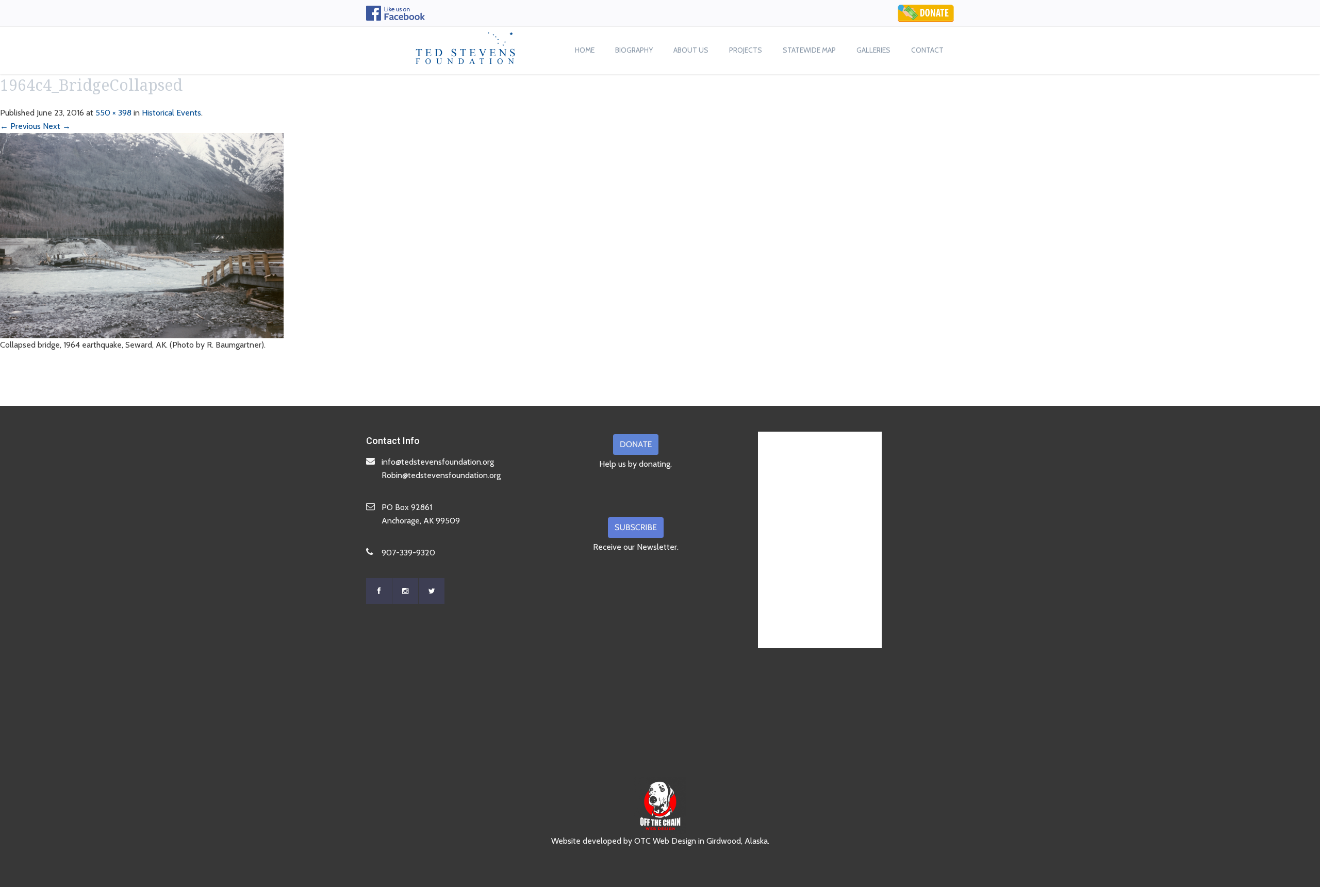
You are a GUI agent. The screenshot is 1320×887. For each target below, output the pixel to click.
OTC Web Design (665, 841)
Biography (634, 50)
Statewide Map (809, 50)
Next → (57, 126)
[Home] (465, 45)
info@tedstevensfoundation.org (438, 462)
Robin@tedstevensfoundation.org (441, 475)
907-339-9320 (408, 552)
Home (585, 50)
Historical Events (171, 113)
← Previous (20, 126)
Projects (745, 50)
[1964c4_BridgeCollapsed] (142, 235)
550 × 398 (113, 113)
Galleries (873, 50)
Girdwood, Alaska (737, 841)
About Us (690, 50)
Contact (927, 50)
